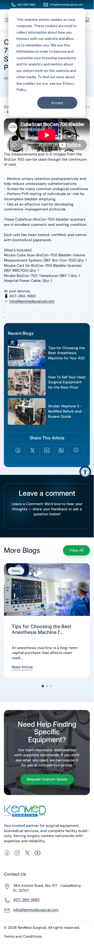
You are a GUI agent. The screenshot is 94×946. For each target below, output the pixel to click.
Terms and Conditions (23, 936)
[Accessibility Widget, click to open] (85, 471)
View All (76, 550)
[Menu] (7, 20)
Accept (57, 102)
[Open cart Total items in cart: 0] (87, 19)
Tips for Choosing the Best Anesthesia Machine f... (41, 629)
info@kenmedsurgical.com (66, 4)
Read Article (22, 667)
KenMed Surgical (32, 927)
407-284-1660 (26, 4)
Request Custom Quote (47, 779)
